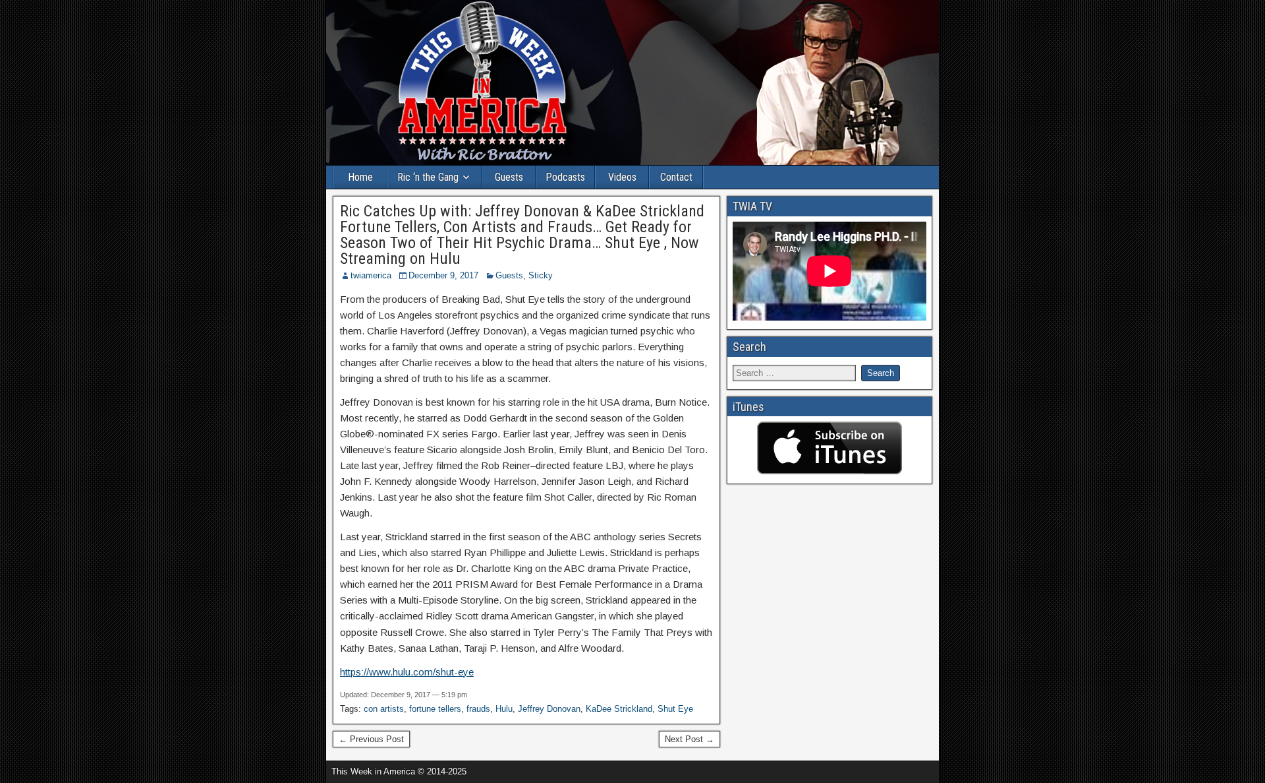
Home (360, 177)
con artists (384, 709)
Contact (676, 177)
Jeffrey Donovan (549, 709)
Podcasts (565, 177)
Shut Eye (675, 709)
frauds (478, 709)
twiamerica (371, 275)
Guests (509, 177)
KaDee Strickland (619, 709)
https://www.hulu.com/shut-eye (407, 671)
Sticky (540, 275)
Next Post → (689, 739)
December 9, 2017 (443, 275)
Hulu (504, 709)
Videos (622, 177)
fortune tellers (435, 709)
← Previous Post (371, 739)
